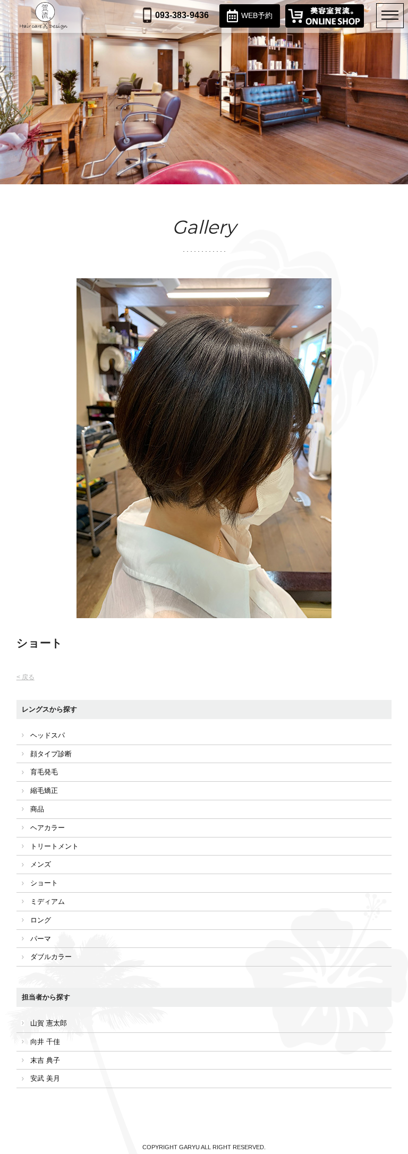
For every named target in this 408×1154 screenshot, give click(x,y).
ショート (44, 883)
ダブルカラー (51, 957)
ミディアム (47, 901)
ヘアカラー (47, 828)
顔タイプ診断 (51, 754)
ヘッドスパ (47, 735)
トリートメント (54, 846)
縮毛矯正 (44, 790)
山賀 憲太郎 (48, 1023)
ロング (40, 920)
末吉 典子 (45, 1060)
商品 (37, 809)
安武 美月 (45, 1078)
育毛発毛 (44, 772)
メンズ (40, 864)
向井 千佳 (45, 1042)
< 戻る (25, 677)
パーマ (40, 939)
